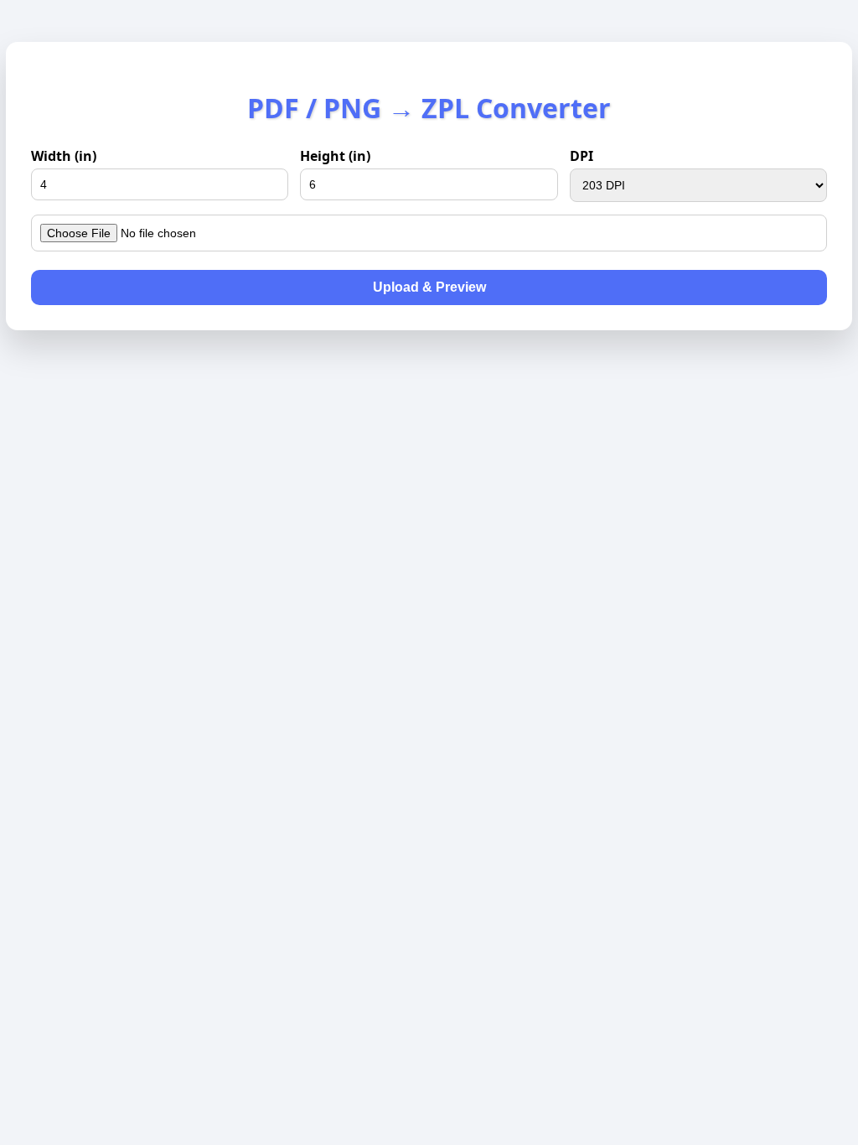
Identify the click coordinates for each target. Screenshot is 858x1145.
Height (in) (335, 156)
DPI (581, 156)
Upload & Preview (429, 287)
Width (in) (63, 156)
